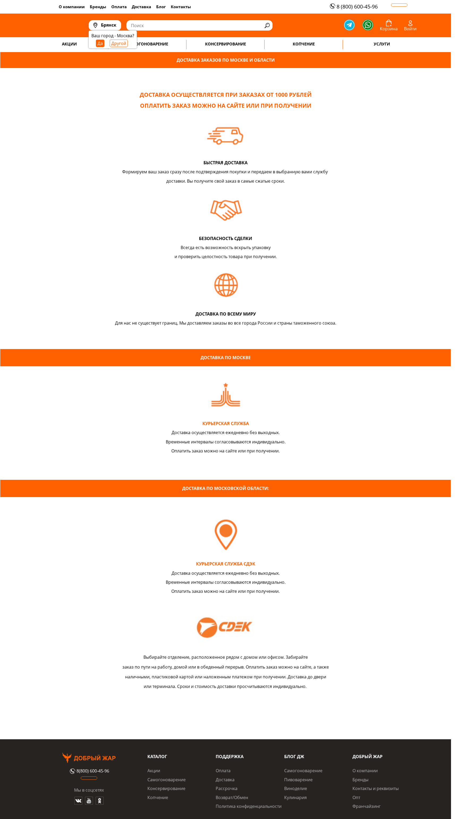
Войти (410, 28)
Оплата (119, 6)
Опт (356, 797)
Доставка (141, 6)
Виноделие (295, 788)
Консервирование (166, 788)
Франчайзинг (366, 806)
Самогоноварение (166, 780)
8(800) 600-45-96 (92, 771)
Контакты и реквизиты (375, 788)
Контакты (181, 6)
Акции (153, 771)
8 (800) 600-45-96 (357, 6)
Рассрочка (226, 788)
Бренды (98, 6)
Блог (161, 6)
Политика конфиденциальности (249, 806)
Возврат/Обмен (232, 797)
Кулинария (295, 797)
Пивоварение (298, 780)
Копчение (157, 797)
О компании (72, 6)
